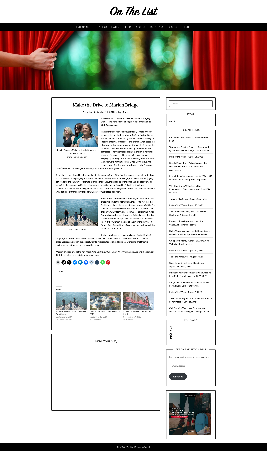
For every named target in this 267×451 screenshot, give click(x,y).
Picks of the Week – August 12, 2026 (186, 250)
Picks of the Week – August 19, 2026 (186, 205)
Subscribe (178, 376)
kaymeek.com (92, 255)
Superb (147, 447)
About (172, 121)
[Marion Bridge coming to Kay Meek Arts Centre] (71, 301)
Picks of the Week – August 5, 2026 (185, 292)
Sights (127, 27)
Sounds (140, 27)
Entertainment (85, 27)
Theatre (186, 27)
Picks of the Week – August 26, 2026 (186, 156)
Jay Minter (123, 112)
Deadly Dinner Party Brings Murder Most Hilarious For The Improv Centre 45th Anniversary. (188, 166)
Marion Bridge (125, 121)
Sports (173, 27)
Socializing (157, 27)
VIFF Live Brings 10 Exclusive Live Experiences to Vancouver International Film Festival (189, 189)
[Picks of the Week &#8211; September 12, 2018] (105, 301)
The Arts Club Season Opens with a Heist (188, 199)
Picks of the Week (108, 27)
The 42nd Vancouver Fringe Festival (186, 256)
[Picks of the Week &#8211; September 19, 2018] (138, 301)
